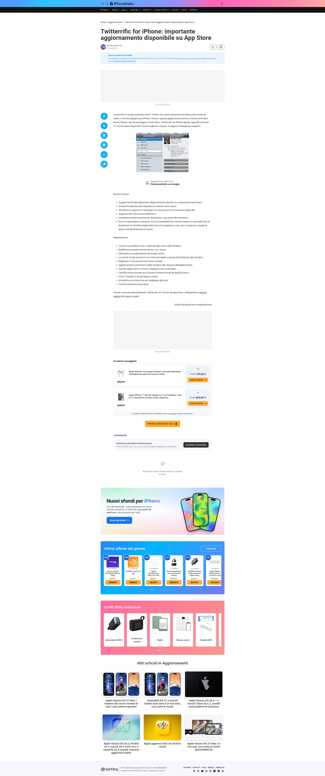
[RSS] (222, 771)
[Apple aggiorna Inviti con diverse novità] (162, 727)
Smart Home (161, 10)
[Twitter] (198, 771)
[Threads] (210, 771)
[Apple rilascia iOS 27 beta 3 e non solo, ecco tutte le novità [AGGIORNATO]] (203, 727)
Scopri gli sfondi (118, 520)
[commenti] (213, 47)
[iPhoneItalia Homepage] (121, 3)
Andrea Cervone (114, 45)
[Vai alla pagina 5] (162, 589)
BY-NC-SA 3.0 (142, 770)
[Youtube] (202, 771)
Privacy (211, 767)
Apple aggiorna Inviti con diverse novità (162, 745)
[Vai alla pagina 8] (169, 589)
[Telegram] (214, 771)
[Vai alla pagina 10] (174, 589)
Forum (175, 10)
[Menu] (103, 3)
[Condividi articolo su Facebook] (104, 116)
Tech (184, 10)
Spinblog (135, 768)
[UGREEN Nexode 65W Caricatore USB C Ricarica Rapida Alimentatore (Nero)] (194, 562)
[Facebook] (194, 771)
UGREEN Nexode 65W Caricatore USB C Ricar (194, 573)
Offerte (193, 10)
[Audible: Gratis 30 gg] (133, 562)
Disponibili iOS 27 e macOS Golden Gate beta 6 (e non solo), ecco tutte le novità (162, 703)
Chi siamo (187, 767)
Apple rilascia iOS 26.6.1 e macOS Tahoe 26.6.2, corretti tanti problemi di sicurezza (203, 703)
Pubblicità (220, 767)
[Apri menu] (135, 3)
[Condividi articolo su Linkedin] (104, 135)
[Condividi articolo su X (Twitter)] (104, 125)
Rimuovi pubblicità (162, 105)
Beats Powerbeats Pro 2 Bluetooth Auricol (174, 573)
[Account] (221, 3)
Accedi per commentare (196, 445)
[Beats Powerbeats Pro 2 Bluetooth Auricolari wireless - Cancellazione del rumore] (174, 562)
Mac (124, 10)
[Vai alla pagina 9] (171, 589)
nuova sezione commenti (125, 61)
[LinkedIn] (218, 771)
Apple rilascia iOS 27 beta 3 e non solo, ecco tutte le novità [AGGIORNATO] (203, 746)
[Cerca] (107, 3)
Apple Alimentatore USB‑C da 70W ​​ (153, 573)
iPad (114, 10)
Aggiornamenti (115, 22)
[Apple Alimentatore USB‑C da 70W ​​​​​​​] (153, 562)
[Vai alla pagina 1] (152, 589)
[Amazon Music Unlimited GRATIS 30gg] (112, 562)
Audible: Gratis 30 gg (133, 572)
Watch (146, 10)
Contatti (196, 767)
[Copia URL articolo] (104, 164)
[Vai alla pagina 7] (167, 589)
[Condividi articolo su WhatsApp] (104, 154)
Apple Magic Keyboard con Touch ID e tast (215, 573)
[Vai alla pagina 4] (160, 589)
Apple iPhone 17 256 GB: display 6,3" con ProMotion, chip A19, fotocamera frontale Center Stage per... (155, 396)
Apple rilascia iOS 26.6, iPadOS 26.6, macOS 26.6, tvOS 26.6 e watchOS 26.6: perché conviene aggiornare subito (121, 748)
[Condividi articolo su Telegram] (104, 145)
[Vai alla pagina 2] (155, 589)
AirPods (134, 10)
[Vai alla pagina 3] (157, 589)
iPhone (104, 10)
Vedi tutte (211, 548)
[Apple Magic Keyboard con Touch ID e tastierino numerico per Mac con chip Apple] (215, 562)
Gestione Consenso (157, 770)
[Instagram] (206, 771)
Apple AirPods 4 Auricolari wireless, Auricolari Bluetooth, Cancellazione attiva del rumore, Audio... (155, 372)
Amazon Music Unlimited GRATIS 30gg (112, 573)
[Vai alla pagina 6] (164, 589)
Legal (204, 767)
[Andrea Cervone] (103, 47)
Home (103, 22)
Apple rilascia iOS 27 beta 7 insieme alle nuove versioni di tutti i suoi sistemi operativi (121, 703)
